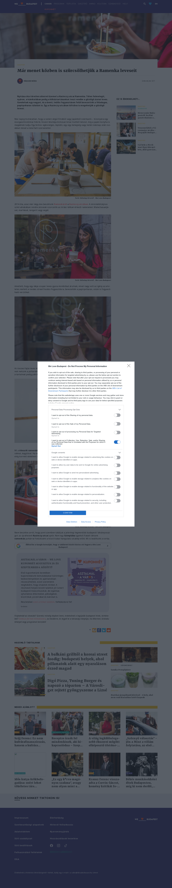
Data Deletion (71, 522)
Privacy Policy (100, 522)
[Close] (129, 366)
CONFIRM (68, 513)
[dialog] (86, 444)
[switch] (117, 415)
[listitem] (86, 409)
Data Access (86, 522)
